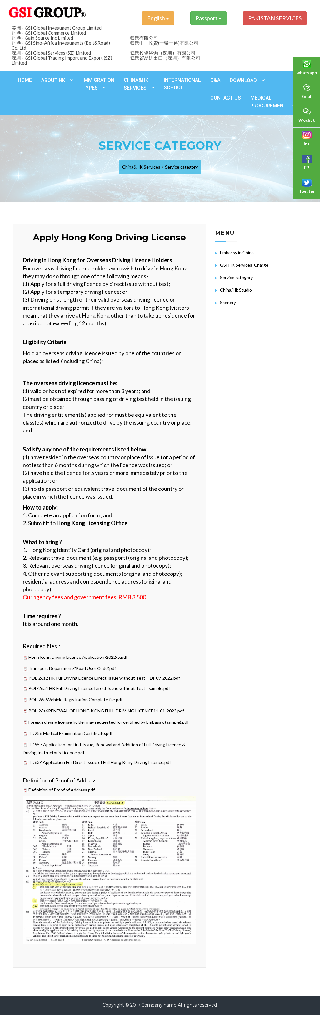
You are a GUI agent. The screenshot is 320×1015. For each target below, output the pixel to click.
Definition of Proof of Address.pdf (61, 789)
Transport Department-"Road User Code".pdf (72, 668)
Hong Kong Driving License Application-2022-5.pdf (78, 657)
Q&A (215, 80)
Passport (207, 18)
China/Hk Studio (236, 290)
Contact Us (225, 98)
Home (25, 80)
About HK (53, 80)
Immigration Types (98, 84)
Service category (181, 167)
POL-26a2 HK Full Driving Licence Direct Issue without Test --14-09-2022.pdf (104, 678)
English (156, 18)
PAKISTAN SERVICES (275, 18)
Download (243, 80)
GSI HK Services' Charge (244, 265)
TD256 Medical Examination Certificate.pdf (70, 733)
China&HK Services (136, 84)
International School (182, 84)
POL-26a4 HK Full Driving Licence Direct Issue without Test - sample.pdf (99, 688)
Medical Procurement (268, 102)
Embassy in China (237, 252)
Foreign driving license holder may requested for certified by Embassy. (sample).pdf (108, 722)
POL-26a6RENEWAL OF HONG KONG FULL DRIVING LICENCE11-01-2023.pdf (106, 710)
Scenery (228, 302)
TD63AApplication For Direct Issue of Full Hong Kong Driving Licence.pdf (99, 762)
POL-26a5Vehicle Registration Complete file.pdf (75, 699)
